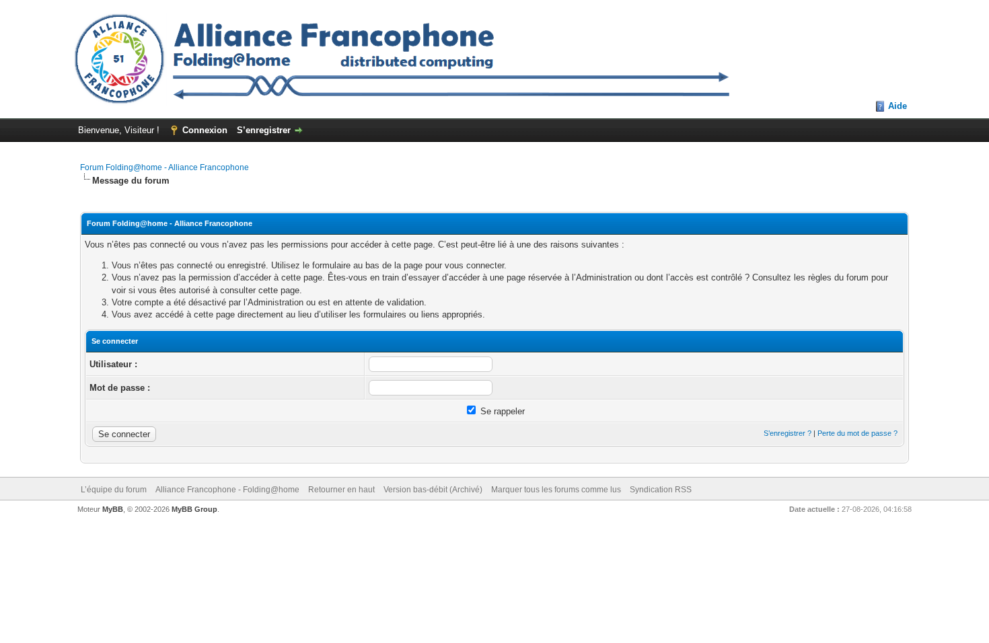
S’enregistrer (264, 130)
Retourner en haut (341, 489)
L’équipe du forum (114, 489)
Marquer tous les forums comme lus (556, 489)
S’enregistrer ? (787, 433)
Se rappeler (501, 411)
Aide (897, 106)
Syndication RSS (661, 489)
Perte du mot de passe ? (857, 433)
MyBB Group (194, 509)
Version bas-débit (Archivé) (432, 489)
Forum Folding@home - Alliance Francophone (164, 167)
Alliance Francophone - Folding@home (227, 489)
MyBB (112, 509)
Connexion (204, 130)
